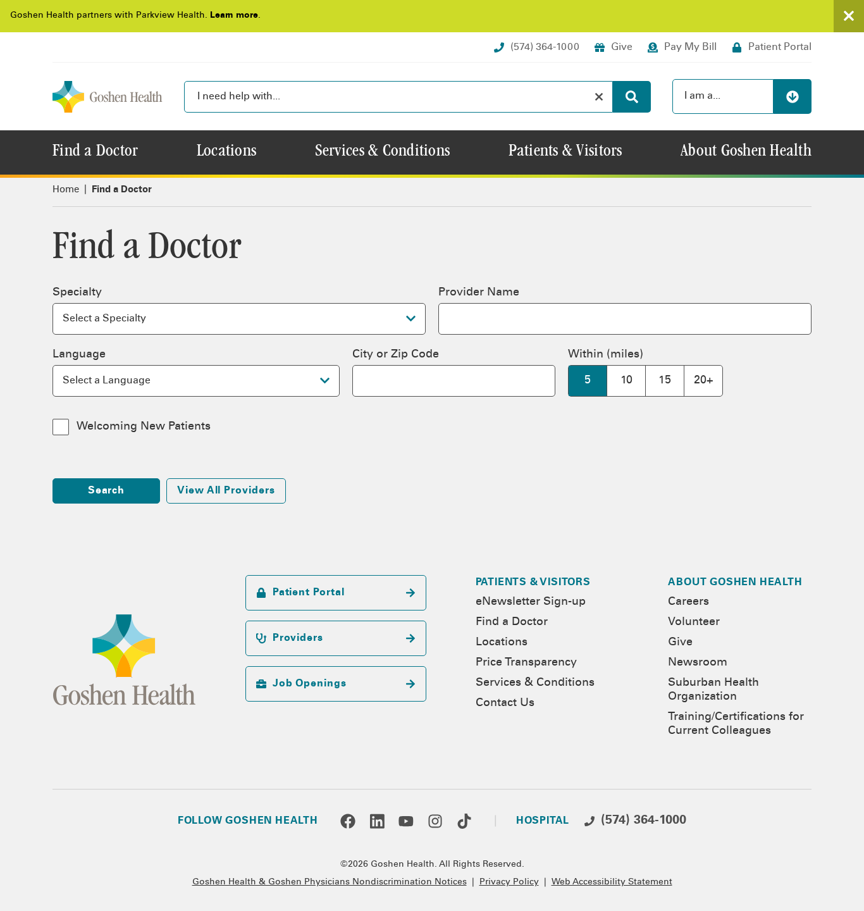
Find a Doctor (512, 622)
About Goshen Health (735, 583)
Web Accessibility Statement (612, 882)
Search (106, 491)
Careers (688, 602)
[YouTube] (406, 821)
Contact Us (505, 703)
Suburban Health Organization (713, 690)
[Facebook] (347, 821)
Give (680, 642)
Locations (502, 642)
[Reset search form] (599, 97)
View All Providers (226, 491)
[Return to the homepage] (107, 97)
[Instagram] (435, 821)
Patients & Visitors (533, 583)
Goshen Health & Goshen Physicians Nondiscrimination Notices (329, 882)
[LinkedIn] (377, 821)
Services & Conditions (535, 683)
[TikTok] (464, 821)
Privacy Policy (509, 882)
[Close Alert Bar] (849, 16)
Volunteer (694, 622)
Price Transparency (526, 663)
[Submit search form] (632, 97)
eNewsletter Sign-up (531, 602)
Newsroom (697, 663)
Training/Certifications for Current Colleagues (736, 724)
